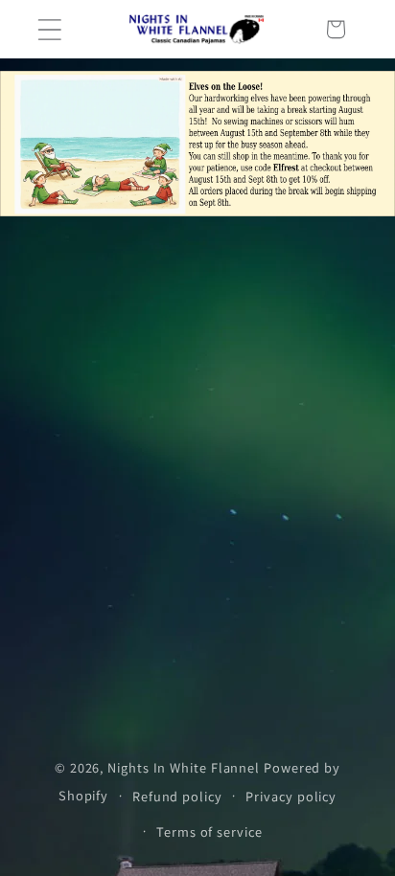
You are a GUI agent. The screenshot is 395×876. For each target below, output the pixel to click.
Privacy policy (291, 796)
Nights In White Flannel (183, 767)
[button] (49, 29)
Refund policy (177, 796)
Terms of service (209, 831)
